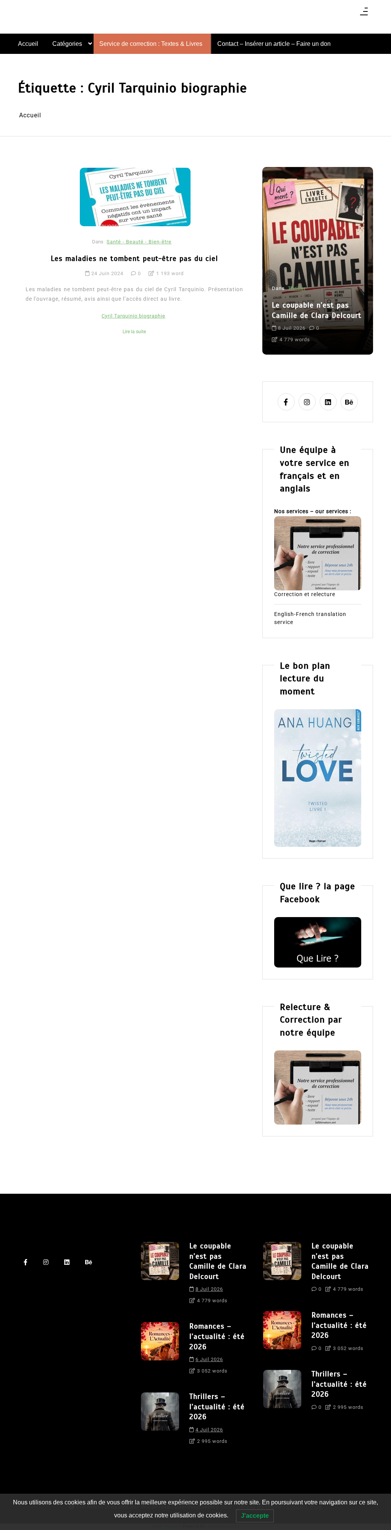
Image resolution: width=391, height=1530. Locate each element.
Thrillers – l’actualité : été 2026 (217, 1406)
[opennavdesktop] (364, 14)
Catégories (67, 44)
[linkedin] (328, 401)
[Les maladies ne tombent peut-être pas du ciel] (135, 197)
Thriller (297, 288)
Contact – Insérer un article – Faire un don (274, 44)
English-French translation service (310, 618)
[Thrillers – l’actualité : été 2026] (160, 1421)
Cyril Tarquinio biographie (133, 316)
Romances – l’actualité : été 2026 (217, 1336)
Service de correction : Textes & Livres (150, 44)
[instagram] (307, 401)
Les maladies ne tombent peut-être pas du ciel (134, 258)
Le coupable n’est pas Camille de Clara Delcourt (317, 310)
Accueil (28, 44)
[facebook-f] (286, 401)
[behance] (349, 401)
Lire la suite (134, 331)
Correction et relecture (304, 594)
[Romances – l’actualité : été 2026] (160, 1350)
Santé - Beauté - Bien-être (139, 242)
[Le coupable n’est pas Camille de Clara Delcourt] (160, 1275)
